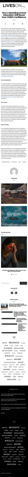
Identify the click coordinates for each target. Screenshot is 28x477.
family (16, 350)
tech (9, 374)
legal (5, 366)
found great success (10, 41)
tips (23, 374)
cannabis (23, 427)
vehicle (21, 376)
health (10, 356)
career (11, 345)
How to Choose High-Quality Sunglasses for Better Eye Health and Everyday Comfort (18, 305)
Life (11, 367)
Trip (15, 376)
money (7, 369)
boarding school (6, 161)
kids (20, 161)
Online (15, 369)
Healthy (9, 359)
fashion (23, 350)
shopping (18, 456)
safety (12, 372)
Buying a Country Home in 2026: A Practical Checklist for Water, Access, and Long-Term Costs (20, 314)
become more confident (11, 96)
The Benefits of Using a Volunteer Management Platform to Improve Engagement (22, 327)
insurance (5, 364)
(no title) (3, 413)
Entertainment (8, 350)
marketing (21, 451)
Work (19, 379)
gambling (20, 353)
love (15, 366)
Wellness (12, 379)
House (20, 362)
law (18, 364)
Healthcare (19, 356)
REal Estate (5, 372)
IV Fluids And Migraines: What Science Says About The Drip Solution (14, 271)
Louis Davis (14, 178)
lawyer (23, 364)
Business (14, 342)
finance (7, 353)
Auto (5, 343)
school (24, 161)
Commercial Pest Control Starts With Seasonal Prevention (21, 320)
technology (17, 374)
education (14, 161)
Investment (12, 364)
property (21, 369)
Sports (24, 372)
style (5, 374)
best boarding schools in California (9, 36)
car (6, 345)
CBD (22, 345)
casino (17, 345)
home (18, 359)
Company (8, 348)
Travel (8, 376)
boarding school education (7, 76)
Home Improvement (10, 362)
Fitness (13, 353)
